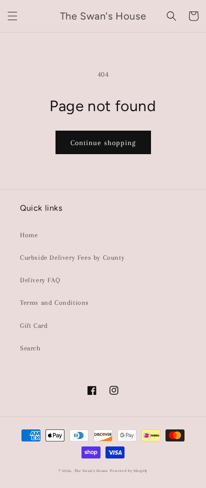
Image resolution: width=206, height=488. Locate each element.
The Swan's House (91, 470)
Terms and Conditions (54, 302)
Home (29, 235)
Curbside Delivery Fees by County (72, 257)
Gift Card (34, 325)
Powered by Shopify (129, 470)
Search (30, 348)
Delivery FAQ (40, 280)
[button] (13, 16)
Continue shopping (103, 143)
